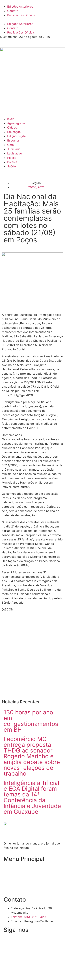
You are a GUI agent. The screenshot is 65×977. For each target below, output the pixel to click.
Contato (12, 11)
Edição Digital (16, 136)
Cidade (12, 127)
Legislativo (14, 153)
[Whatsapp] (37, 940)
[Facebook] (8, 940)
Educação (14, 132)
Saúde (11, 166)
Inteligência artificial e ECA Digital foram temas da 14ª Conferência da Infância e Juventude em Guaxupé (32, 797)
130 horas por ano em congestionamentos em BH (31, 721)
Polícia (11, 158)
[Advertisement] (32, 659)
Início (10, 119)
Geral (10, 145)
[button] (32, 19)
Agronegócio (16, 123)
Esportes (13, 140)
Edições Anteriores (20, 6)
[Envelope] (18, 940)
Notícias (9, 874)
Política (12, 162)
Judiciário (14, 149)
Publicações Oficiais (21, 15)
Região (36, 183)
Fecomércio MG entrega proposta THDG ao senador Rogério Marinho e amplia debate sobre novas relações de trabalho (32, 756)
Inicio (7, 867)
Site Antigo (11, 888)
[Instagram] (27, 940)
